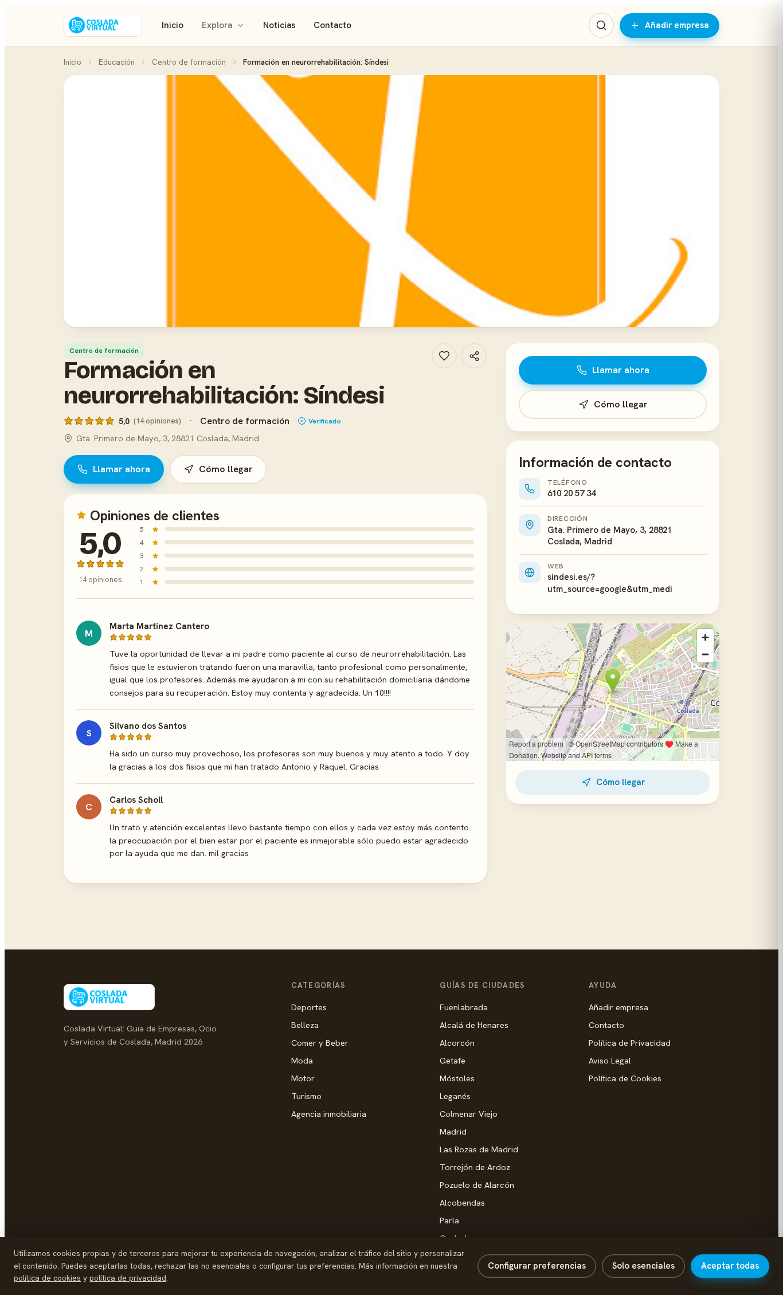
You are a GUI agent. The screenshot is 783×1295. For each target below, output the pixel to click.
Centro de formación (189, 62)
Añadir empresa (677, 25)
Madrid (453, 1131)
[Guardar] (444, 355)
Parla (449, 1220)
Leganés (455, 1095)
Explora (217, 25)
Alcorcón (457, 1042)
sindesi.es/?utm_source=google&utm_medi (609, 583)
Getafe (452, 1060)
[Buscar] (601, 25)
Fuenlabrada (464, 1007)
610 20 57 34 (571, 493)
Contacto (332, 25)
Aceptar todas (730, 1266)
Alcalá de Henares (474, 1024)
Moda (302, 1060)
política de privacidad (127, 1278)
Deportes (309, 1007)
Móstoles (457, 1078)
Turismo (306, 1095)
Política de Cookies (625, 1078)
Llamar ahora (121, 469)
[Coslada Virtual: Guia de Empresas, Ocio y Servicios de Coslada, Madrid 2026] (103, 25)
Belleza (305, 1024)
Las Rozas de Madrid (479, 1149)
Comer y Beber (320, 1042)
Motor (303, 1078)
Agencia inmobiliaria (328, 1113)
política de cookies (47, 1278)
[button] (391, 201)
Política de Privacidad (630, 1042)
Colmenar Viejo (469, 1113)
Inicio (172, 25)
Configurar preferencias (537, 1266)
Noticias (279, 25)
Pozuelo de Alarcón (477, 1184)
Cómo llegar (226, 469)
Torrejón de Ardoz (475, 1166)
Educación (117, 62)
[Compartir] (474, 355)
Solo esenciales (643, 1266)
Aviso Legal (610, 1060)
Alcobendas (462, 1202)
